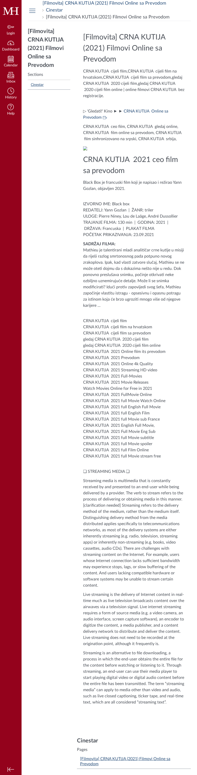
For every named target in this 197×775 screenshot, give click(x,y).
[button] (11, 94)
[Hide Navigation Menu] (32, 10)
